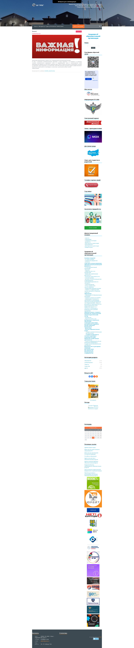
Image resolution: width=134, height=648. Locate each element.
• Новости (86, 238)
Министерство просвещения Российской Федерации (91, 453)
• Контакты (87, 262)
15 (88, 435)
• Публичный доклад (89, 284)
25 (95, 437)
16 (90, 435)
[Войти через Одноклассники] (97, 376)
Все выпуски (93, 400)
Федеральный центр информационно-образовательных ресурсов (92, 466)
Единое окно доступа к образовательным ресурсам (91, 459)
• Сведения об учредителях (90, 260)
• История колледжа (89, 259)
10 (93, 433)
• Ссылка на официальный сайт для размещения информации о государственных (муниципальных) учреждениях (92, 343)
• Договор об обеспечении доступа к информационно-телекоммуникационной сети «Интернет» (92, 281)
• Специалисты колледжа (90, 240)
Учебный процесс (36, 33)
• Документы (87, 242)
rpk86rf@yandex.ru (45, 641)
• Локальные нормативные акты (92, 276)
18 (95, 435)
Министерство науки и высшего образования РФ (92, 450)
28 (85, 439)
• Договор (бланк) (89, 333)
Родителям (87, 366)
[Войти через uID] (90, 376)
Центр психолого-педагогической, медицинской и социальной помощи (93, 470)
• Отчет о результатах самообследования (89, 286)
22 (88, 437)
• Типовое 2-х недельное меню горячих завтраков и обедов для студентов (92, 291)
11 (95, 433)
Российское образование (90, 456)
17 (93, 435)
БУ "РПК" (40, 5)
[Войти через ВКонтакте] (92, 376)
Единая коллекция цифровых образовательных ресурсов (91, 462)
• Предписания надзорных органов (92, 288)
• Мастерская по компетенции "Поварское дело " (91, 246)
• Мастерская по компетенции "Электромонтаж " (91, 244)
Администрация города (89, 447)
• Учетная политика (89, 277)
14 (85, 435)
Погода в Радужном (93, 405)
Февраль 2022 (93, 427)
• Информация (87, 239)
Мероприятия (88, 360)
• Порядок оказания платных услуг (93, 332)
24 (93, 437)
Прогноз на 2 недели (93, 408)
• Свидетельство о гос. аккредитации (89, 272)
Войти (75, 26)
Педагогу (87, 364)
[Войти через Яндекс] (94, 376)
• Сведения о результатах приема (92, 297)
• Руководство (87, 317)
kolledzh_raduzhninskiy (50, 71)
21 (85, 437)
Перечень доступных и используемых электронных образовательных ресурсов (91, 474)
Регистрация (80, 26)
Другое (86, 368)
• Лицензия (87, 270)
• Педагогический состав (90, 318)
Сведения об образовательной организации (93, 36)
